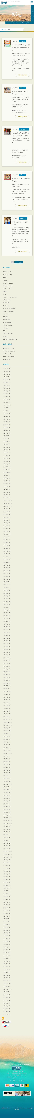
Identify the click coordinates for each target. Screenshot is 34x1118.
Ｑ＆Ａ (4, 331)
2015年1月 (5, 683)
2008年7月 (5, 899)
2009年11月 (6, 854)
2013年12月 (6, 719)
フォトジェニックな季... (9, 351)
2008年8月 (5, 896)
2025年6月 (5, 385)
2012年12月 (6, 750)
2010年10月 (6, 823)
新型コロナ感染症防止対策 (10, 339)
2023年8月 (5, 447)
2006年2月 (5, 980)
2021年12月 (6, 500)
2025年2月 (5, 396)
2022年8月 (5, 478)
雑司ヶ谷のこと (7, 300)
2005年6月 (5, 1003)
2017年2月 (5, 629)
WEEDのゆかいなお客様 (9, 308)
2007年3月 (5, 944)
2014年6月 (5, 702)
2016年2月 (5, 652)
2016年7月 (5, 638)
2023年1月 (5, 464)
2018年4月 (5, 596)
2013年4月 (5, 739)
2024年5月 (5, 422)
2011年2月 (5, 812)
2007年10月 (6, 924)
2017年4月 (5, 624)
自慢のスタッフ (7, 272)
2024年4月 (5, 424)
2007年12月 (6, 919)
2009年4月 (5, 874)
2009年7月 (5, 865)
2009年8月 (5, 863)
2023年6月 (5, 453)
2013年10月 (6, 725)
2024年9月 (5, 410)
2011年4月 (5, 806)
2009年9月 (5, 860)
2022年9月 (5, 475)
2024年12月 (6, 402)
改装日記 (5, 280)
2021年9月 (5, 509)
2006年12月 (6, 952)
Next (20, 262)
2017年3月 (5, 627)
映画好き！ (6, 291)
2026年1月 (5, 374)
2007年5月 (5, 938)
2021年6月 (5, 517)
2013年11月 (6, 722)
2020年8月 (5, 542)
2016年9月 (5, 632)
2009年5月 (5, 871)
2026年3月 (5, 371)
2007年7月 (5, 933)
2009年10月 (6, 857)
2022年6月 (5, 483)
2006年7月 (5, 966)
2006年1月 (5, 983)
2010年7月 (5, 832)
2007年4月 (5, 941)
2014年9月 (5, 694)
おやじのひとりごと (8, 283)
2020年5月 (5, 548)
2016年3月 (5, 649)
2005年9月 (5, 995)
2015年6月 (5, 672)
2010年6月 (5, 834)
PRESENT (5, 336)
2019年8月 (5, 568)
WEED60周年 (6, 303)
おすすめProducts (7, 333)
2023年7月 (5, 450)
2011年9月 (5, 792)
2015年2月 (5, 680)
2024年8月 (5, 413)
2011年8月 (5, 795)
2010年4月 (5, 840)
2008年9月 (5, 893)
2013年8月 (5, 728)
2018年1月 (5, 604)
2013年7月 (5, 731)
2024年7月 (5, 416)
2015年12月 (6, 658)
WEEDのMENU (7, 322)
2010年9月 (5, 826)
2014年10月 (6, 691)
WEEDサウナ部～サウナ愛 (10, 297)
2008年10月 (6, 891)
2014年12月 (6, 686)
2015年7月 (5, 669)
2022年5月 (5, 486)
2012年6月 (5, 767)
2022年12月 (6, 467)
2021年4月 (5, 523)
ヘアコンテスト (7, 314)
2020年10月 (6, 537)
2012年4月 (5, 773)
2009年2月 (5, 879)
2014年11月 (6, 688)
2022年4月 (5, 489)
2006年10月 (6, 958)
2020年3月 (5, 554)
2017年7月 (5, 615)
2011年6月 (5, 801)
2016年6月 (5, 641)
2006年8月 (5, 964)
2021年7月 (5, 514)
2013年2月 (5, 745)
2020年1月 (5, 559)
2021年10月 (6, 506)
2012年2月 (5, 778)
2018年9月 (5, 585)
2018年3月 (5, 599)
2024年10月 (6, 408)
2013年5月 (5, 736)
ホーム (3, 29)
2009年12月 (6, 851)
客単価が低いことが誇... (9, 348)
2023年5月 (5, 455)
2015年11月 (6, 660)
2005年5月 (5, 1006)
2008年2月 (5, 913)
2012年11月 (6, 753)
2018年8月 (5, 587)
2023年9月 (5, 444)
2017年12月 (6, 607)
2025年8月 (5, 382)
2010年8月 (5, 829)
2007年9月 (5, 927)
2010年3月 (5, 843)
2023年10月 (6, 441)
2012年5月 (5, 770)
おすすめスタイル (7, 286)
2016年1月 (5, 655)
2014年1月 (5, 716)
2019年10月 (6, 562)
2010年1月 (5, 848)
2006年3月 (5, 978)
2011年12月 (6, 784)
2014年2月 (5, 714)
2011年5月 (5, 804)
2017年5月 (5, 621)
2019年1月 (5, 579)
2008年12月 (6, 885)
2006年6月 (5, 969)
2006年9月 (5, 961)
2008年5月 (5, 905)
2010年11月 (6, 820)
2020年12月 (6, 534)
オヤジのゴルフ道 (7, 325)
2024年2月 (5, 430)
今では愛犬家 (6, 319)
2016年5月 (5, 643)
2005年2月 (5, 1014)
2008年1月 (5, 916)
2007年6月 (5, 936)
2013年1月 (5, 747)
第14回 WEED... (7, 359)
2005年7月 (5, 1000)
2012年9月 (5, 759)
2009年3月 (5, 877)
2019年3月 (5, 573)
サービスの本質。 (7, 354)
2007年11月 (6, 921)
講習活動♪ (6, 317)
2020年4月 (5, 551)
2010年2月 (5, 846)
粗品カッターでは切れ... (9, 356)
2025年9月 (5, 380)
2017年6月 (5, 618)
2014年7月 (5, 700)
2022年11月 (6, 469)
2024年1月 (5, 433)
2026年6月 (5, 368)
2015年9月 (5, 663)
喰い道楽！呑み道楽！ (8, 311)
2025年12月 (6, 377)
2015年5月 (5, 674)
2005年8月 (5, 997)
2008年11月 (6, 888)
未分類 (4, 277)
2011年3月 (5, 809)
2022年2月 (5, 495)
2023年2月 (5, 461)
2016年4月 (5, 646)
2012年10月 (6, 756)
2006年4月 (5, 975)
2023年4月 (5, 458)
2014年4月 (5, 708)
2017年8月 (5, 613)
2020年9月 (5, 540)
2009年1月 (5, 882)
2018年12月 (6, 582)
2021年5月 (5, 520)
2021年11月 (6, 503)
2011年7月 (5, 798)
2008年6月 (5, 902)
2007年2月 (5, 947)
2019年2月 (5, 576)
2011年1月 (5, 815)
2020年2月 (5, 556)
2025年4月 (5, 391)
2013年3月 (5, 742)
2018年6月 (5, 590)
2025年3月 (5, 394)
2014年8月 (5, 697)
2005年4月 (5, 1009)
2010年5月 (5, 837)
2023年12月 (6, 436)
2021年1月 (5, 531)
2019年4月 (5, 570)
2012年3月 (5, 775)
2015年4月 (5, 677)
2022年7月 (5, 481)
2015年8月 (5, 666)
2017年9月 (5, 610)
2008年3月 (5, 910)
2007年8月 (5, 930)
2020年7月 (5, 545)
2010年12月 (6, 818)
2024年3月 (5, 427)
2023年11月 (6, 438)
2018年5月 (5, 593)
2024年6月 (5, 419)
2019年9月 (5, 565)
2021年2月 (5, 528)
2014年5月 (5, 705)
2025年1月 (5, 399)
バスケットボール (7, 288)
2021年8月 (5, 511)
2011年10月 (6, 790)
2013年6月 (5, 733)
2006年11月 (6, 955)
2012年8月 (5, 761)
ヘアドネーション (7, 274)
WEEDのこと (6, 305)
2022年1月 (5, 497)
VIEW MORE (22, 75)
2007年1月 (5, 950)
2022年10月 (6, 472)
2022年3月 (5, 492)
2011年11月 (6, 787)
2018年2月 (5, 601)
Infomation (6, 328)
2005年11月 (6, 989)
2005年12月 (6, 986)
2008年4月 (5, 907)
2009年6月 (5, 868)
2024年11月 (6, 405)
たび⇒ (4, 294)
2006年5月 (5, 972)
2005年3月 (5, 1011)
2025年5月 (5, 388)
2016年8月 (5, 635)
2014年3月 (5, 711)
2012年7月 (5, 764)
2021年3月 (5, 526)
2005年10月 (6, 992)
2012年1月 (5, 781)
